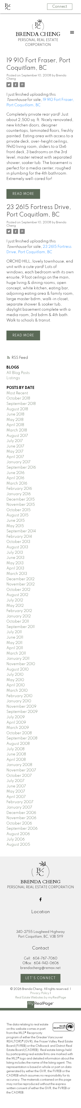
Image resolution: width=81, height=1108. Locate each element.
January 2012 (18, 616)
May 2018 (14, 420)
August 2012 (17, 595)
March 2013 (16, 574)
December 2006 (21, 813)
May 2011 (14, 643)
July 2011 (14, 632)
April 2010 (15, 685)
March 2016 (16, 483)
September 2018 (21, 404)
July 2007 (15, 781)
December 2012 (20, 579)
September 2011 (20, 627)
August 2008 (18, 744)
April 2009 (16, 722)
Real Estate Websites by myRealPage (40, 997)
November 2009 (21, 707)
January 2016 (18, 494)
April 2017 (15, 457)
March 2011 (16, 653)
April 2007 (16, 797)
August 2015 (17, 515)
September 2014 (21, 531)
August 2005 (18, 845)
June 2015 (15, 521)
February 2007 (19, 802)
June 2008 (16, 754)
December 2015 (20, 499)
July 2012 (14, 600)
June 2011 (14, 637)
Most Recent (17, 393)
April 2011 (14, 648)
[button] (40, 899)
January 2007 (19, 807)
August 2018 (17, 409)
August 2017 (17, 436)
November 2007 (21, 770)
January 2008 (19, 765)
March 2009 (17, 728)
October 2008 (19, 733)
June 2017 (15, 446)
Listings (13, 378)
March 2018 (16, 430)
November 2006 (21, 818)
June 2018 (15, 414)
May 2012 (15, 606)
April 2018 (15, 425)
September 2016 (21, 467)
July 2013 (14, 553)
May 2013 (15, 563)
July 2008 (15, 749)
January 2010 (18, 701)
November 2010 (20, 664)
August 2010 (17, 669)
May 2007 (15, 791)
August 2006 (18, 834)
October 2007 (19, 776)
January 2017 (18, 462)
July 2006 (15, 839)
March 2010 (17, 691)
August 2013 (17, 547)
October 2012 (18, 590)
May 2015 (15, 526)
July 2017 (14, 441)
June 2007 (16, 786)
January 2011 (17, 659)
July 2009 (15, 717)
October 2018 (18, 398)
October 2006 (19, 823)
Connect (59, 7)
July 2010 (14, 675)
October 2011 (17, 621)
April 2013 (15, 568)
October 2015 (18, 510)
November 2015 (20, 505)
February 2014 (19, 537)
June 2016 (15, 473)
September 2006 (22, 829)
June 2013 (15, 558)
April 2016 (15, 478)
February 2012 (19, 611)
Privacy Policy (39, 993)
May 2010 (15, 680)
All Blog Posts (18, 373)
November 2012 (20, 584)
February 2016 (19, 489)
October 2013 (18, 542)
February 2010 (19, 696)
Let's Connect (40, 978)
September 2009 (22, 712)
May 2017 (14, 451)
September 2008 (21, 738)
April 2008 (16, 760)
